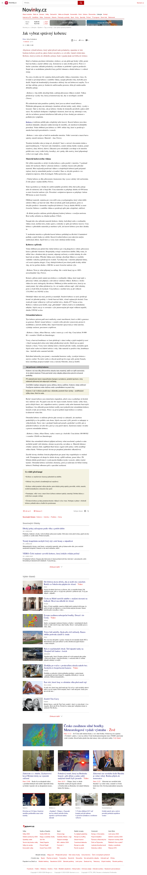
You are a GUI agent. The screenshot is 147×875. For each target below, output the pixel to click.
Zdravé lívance (79, 839)
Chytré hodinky (106, 861)
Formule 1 (60, 845)
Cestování (47, 17)
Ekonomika (92, 14)
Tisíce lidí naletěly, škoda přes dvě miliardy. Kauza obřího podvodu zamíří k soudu (64, 633)
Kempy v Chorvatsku (97, 834)
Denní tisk (104, 17)
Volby (47, 14)
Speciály (82, 17)
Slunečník (71, 858)
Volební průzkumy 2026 (30, 837)
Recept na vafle (79, 845)
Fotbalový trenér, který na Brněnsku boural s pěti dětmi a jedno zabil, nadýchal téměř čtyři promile (72, 776)
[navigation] (2, 2)
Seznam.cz (140, 3)
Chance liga (60, 834)
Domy (60, 517)
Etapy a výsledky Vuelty (47, 837)
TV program (96, 17)
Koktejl (105, 14)
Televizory (96, 861)
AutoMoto (35, 17)
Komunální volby (28, 848)
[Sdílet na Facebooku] (85, 511)
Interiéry (46, 517)
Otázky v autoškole (114, 845)
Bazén (43, 858)
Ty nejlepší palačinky (80, 834)
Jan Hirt (42, 839)
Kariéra (50, 869)
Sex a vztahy (47, 685)
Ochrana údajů (86, 869)
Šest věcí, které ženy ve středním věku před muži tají (65, 682)
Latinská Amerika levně (98, 845)
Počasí (88, 17)
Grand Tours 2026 (45, 848)
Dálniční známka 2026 (115, 837)
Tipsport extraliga (62, 839)
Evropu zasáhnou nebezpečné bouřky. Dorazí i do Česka (64, 616)
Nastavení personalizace (112, 869)
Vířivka (112, 858)
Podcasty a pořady (64, 17)
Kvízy (77, 17)
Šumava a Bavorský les (98, 839)
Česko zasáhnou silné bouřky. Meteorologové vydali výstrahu (85, 727)
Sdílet (82, 40)
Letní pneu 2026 (113, 834)
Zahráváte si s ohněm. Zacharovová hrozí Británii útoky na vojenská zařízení (37, 776)
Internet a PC (27, 17)
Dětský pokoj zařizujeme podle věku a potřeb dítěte (44, 528)
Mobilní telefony (44, 861)
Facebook (30, 869)
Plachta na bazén (52, 858)
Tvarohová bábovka (80, 842)
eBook (75, 40)
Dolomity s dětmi (96, 848)
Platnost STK (112, 848)
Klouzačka (79, 858)
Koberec (29, 122)
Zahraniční (53, 14)
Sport (72, 17)
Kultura (85, 14)
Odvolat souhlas (98, 869)
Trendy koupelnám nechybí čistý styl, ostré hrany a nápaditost (48, 541)
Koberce (39, 517)
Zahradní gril (105, 858)
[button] (33, 587)
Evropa (46, 603)
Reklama (43, 869)
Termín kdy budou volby (30, 842)
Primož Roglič (44, 845)
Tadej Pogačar (44, 842)
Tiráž (55, 869)
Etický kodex (76, 869)
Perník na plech (79, 848)
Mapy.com (50, 855)
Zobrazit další (55, 567)
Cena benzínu (86, 855)
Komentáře (73, 14)
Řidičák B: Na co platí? (115, 842)
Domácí (41, 14)
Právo (24, 39)
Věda (41, 17)
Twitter (37, 869)
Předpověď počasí (61, 855)
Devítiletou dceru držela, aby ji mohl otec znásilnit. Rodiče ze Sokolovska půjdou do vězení (65, 583)
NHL (58, 848)
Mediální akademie (65, 869)
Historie (54, 17)
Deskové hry (88, 861)
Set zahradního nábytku (91, 858)
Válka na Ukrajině (63, 14)
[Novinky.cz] (35, 10)
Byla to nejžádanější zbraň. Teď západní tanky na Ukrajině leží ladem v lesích (63, 649)
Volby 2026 (26, 834)
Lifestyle (99, 14)
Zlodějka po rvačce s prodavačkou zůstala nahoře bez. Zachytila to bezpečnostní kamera (66, 666)
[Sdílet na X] (88, 511)
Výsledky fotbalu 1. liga (64, 837)
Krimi (80, 14)
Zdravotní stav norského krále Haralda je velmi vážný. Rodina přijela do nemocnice (108, 776)
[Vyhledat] (81, 3)
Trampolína (62, 858)
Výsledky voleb (27, 839)
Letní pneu (79, 861)
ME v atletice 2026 (63, 842)
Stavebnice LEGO (56, 861)
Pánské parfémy (117, 861)
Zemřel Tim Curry (51, 698)
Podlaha (53, 517)
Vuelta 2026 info (45, 834)
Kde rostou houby (74, 855)
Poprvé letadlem (96, 837)
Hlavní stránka (27, 14)
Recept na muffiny (80, 837)
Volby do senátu (28, 845)
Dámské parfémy (68, 861)
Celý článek (117, 738)
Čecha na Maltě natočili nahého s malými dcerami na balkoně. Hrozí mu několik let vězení (65, 599)
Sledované (111, 17)
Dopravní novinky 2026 (115, 839)
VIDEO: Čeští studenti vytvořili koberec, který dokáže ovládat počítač (51, 553)
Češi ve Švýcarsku (97, 842)
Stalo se (35, 14)
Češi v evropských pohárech (101, 855)
